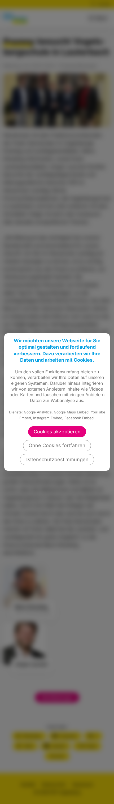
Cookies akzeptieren (57, 431)
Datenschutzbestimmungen (57, 459)
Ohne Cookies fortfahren (57, 445)
